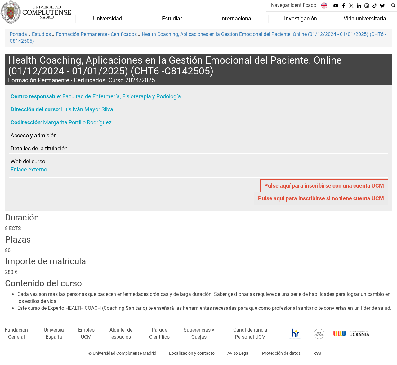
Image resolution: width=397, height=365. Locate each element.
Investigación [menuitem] (300, 19)
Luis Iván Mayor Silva (87, 109)
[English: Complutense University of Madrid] (324, 5)
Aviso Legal (238, 353)
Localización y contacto (192, 353)
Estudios (41, 34)
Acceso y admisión (34, 135)
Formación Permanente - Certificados (96, 34)
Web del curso (28, 161)
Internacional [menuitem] (236, 19)
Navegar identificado (293, 5)
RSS (317, 353)
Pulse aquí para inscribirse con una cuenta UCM (324, 186)
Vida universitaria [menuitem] (365, 19)
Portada (18, 34)
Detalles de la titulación (39, 148)
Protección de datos (281, 353)
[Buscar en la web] (393, 5)
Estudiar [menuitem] (172, 19)
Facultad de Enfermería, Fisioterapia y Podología (121, 96)
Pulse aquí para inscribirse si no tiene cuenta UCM (321, 198)
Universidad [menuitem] (107, 19)
